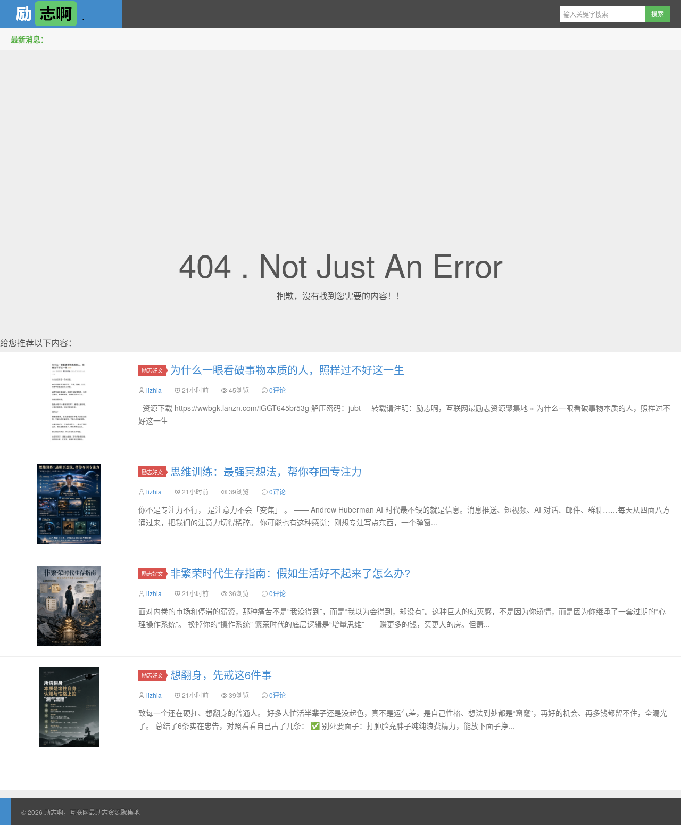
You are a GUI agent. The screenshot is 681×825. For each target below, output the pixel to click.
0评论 (277, 389)
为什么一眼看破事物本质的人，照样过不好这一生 (287, 369)
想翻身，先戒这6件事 (221, 674)
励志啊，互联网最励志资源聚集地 (61, 14)
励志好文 (152, 370)
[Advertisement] (340, 132)
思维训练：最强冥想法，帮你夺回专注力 (266, 471)
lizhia (154, 389)
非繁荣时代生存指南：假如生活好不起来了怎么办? (290, 573)
